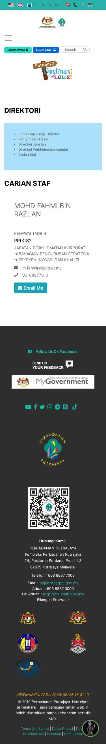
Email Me (33, 288)
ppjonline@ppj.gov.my (59, 583)
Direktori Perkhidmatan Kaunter (43, 149)
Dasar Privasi (62, 728)
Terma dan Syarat (35, 728)
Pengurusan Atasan (33, 139)
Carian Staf (27, 154)
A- (44, 5)
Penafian (54, 734)
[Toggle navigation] (8, 38)
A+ (57, 5)
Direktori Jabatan (32, 144)
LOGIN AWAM (16, 49)
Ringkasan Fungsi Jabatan (39, 134)
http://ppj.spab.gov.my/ (63, 594)
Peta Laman (73, 734)
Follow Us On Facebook (57, 351)
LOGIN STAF (44, 49)
